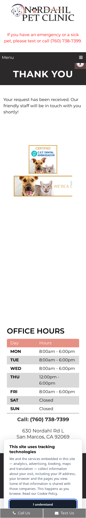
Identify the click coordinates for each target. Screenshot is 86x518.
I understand (43, 504)
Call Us (23, 513)
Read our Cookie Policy (39, 493)
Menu (8, 57)
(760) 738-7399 (49, 419)
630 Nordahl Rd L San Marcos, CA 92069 (43, 433)
